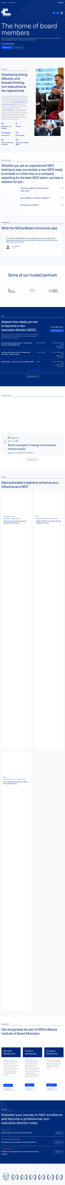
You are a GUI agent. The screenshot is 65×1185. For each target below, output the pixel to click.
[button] (54, 13)
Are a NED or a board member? (35, 197)
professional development (20, 102)
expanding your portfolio (7, 104)
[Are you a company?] (62, 204)
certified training (8, 109)
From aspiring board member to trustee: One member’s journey (15, 782)
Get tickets (10, 453)
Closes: (54, 343)
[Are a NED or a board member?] (62, 197)
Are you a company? (30, 204)
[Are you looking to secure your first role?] (62, 188)
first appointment (19, 101)
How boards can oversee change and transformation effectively (14, 522)
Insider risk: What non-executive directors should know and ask (48, 522)
